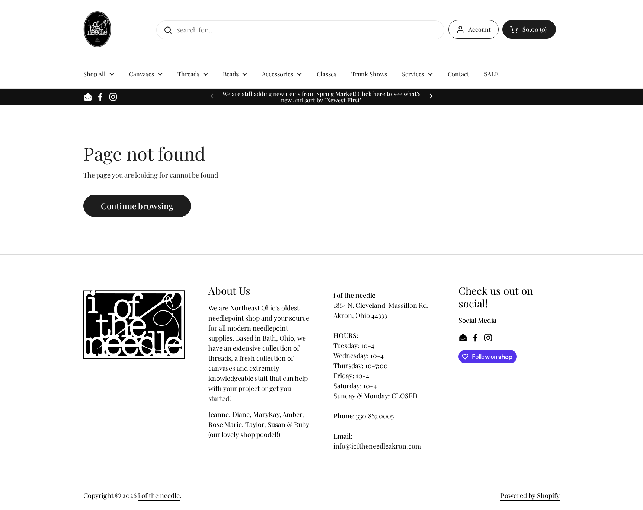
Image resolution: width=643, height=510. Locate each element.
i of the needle (159, 495)
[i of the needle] (97, 29)
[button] (529, 29)
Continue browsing (137, 205)
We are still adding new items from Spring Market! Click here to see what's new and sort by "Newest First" (321, 96)
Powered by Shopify (530, 495)
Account (479, 29)
